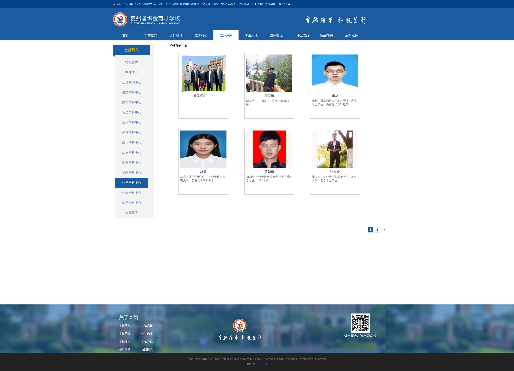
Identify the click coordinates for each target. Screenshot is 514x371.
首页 (125, 35)
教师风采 (226, 35)
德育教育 (175, 35)
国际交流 (276, 35)
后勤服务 (351, 35)
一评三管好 (301, 35)
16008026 (260, 364)
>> (383, 229)
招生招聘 (326, 35)
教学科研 (201, 35)
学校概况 (150, 35)
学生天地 (251, 35)
